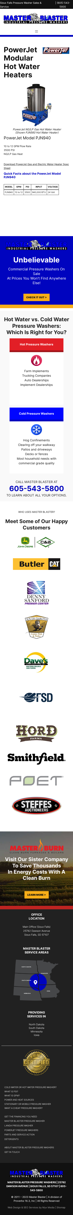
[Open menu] (36, 31)
